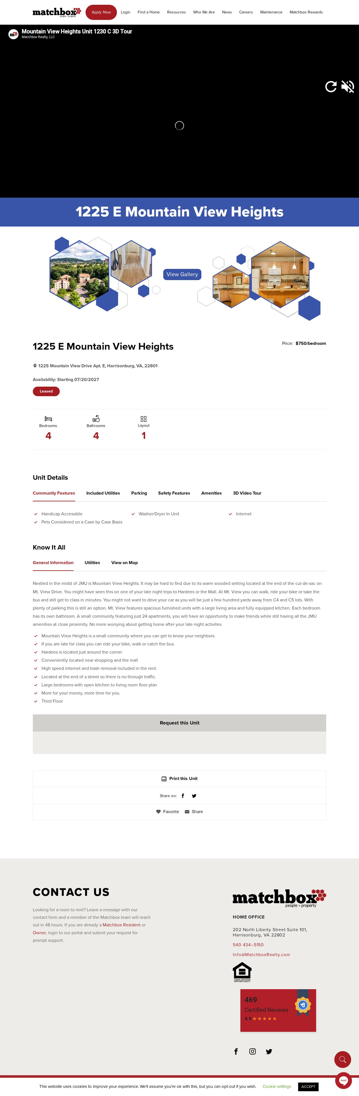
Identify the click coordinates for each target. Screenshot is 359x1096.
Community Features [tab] (54, 493)
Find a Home (149, 12)
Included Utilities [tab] (103, 493)
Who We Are (204, 12)
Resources (176, 12)
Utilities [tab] (92, 563)
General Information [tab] (53, 563)
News (227, 12)
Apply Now (101, 12)
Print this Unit (183, 778)
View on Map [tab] (124, 563)
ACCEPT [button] (308, 1087)
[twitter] (269, 1052)
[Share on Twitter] (194, 796)
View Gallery (182, 274)
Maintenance (271, 12)
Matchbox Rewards (306, 12)
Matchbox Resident (122, 925)
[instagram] (252, 1052)
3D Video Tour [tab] (247, 493)
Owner (39, 933)
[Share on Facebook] (183, 796)
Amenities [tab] (211, 493)
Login (125, 12)
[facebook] (236, 1052)
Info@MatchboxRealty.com (261, 954)
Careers (246, 12)
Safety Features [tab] (174, 493)
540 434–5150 (248, 945)
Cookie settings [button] (277, 1086)
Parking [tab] (139, 493)
